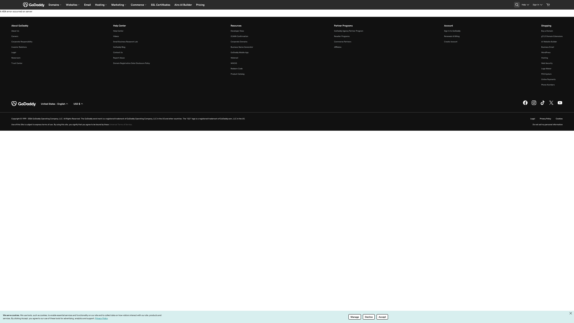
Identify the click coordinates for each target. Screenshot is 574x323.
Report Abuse (119, 58)
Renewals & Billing (451, 36)
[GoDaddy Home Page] (23, 103)
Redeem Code (237, 69)
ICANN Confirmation (239, 36)
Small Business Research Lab (125, 42)
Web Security (546, 63)
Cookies (559, 119)
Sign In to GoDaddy (452, 31)
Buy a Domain (547, 31)
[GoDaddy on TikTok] (542, 104)
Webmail (234, 58)
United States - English (53, 104)
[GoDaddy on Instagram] (534, 104)
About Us (15, 31)
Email (87, 4)
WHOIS (234, 63)
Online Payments (548, 79)
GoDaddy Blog (119, 47)
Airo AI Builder (183, 4)
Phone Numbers (548, 85)
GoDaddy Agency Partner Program (348, 31)
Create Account (450, 42)
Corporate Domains (239, 42)
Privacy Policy (545, 119)
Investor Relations (19, 47)
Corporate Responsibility (21, 42)
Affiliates (337, 47)
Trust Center (16, 63)
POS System (546, 74)
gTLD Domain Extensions (552, 36)
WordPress (546, 52)
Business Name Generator (242, 47)
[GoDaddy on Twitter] (551, 104)
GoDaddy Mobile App (239, 52)
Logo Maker (546, 69)
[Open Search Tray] (517, 5)
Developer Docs (237, 31)
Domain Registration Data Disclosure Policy (131, 63)
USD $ (77, 104)
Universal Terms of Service (120, 124)
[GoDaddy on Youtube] (560, 104)
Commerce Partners (342, 42)
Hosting (544, 58)
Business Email (547, 47)
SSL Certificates (160, 4)
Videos (116, 36)
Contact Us (118, 52)
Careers (14, 36)
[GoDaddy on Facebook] (525, 104)
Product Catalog (237, 74)
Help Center (118, 31)
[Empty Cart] (548, 5)
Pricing (200, 4)
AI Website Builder (549, 42)
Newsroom (15, 58)
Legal (13, 52)
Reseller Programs (342, 36)
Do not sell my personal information (548, 124)
